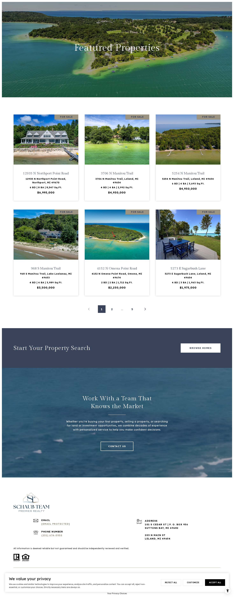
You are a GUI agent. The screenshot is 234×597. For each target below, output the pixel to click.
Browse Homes (201, 348)
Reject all (171, 582)
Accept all (215, 582)
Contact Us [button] (117, 446)
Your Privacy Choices (117, 593)
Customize (193, 582)
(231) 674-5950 (51, 535)
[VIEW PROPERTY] (46, 153)
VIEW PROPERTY (46, 156)
